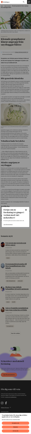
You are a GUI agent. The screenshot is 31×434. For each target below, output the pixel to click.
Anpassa (15, 427)
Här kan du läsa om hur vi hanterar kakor (11, 419)
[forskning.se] (5, 2)
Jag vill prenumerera (8, 224)
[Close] (26, 210)
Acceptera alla (15, 423)
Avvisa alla (15, 431)
